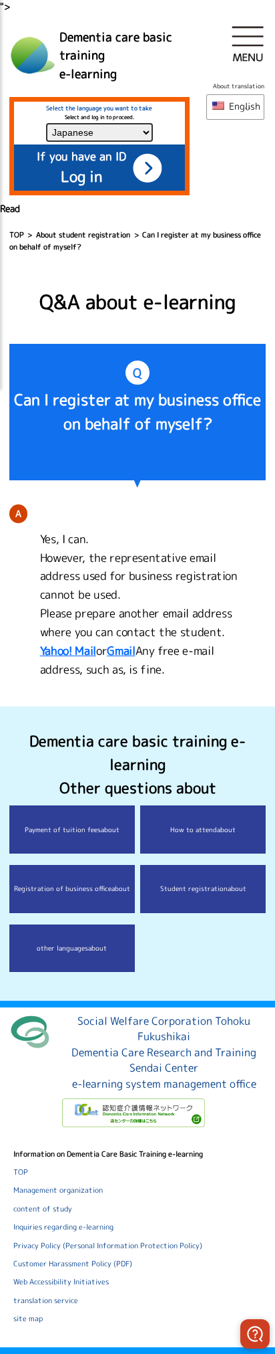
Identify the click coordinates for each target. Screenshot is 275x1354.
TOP (16, 234)
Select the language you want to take (99, 108)
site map (28, 1318)
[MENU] (248, 43)
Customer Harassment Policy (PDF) (72, 1263)
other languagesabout (72, 948)
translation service (45, 1300)
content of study (42, 1208)
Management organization (58, 1190)
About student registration (83, 234)
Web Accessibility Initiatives (61, 1281)
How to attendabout (203, 829)
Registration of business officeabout (72, 888)
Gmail (121, 650)
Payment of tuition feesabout (72, 829)
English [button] (243, 106)
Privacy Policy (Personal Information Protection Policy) (107, 1245)
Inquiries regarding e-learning (63, 1227)
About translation (238, 86)
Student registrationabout (203, 888)
